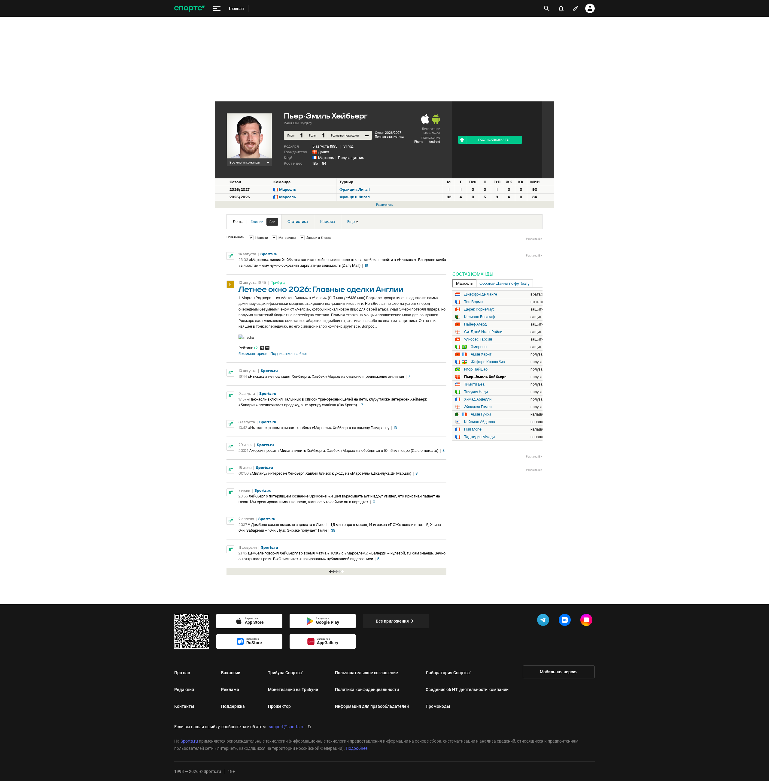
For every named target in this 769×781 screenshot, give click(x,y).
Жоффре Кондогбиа (488, 361)
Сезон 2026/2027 (388, 133)
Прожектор (279, 706)
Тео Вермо (473, 301)
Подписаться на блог (288, 354)
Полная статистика (389, 136)
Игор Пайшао (476, 369)
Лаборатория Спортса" (448, 672)
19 (366, 265)
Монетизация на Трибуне (293, 689)
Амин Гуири (481, 414)
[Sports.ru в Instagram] (587, 621)
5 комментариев (253, 354)
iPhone (418, 142)
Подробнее (356, 748)
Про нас (182, 672)
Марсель (326, 157)
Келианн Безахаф (479, 316)
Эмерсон (479, 346)
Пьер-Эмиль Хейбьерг (485, 376)
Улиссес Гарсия (478, 339)
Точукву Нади (476, 391)
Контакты (184, 706)
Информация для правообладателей (372, 706)
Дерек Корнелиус (479, 309)
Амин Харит (481, 354)
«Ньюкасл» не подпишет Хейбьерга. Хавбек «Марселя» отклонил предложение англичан (326, 376)
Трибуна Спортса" (285, 672)
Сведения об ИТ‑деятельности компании (467, 689)
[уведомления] (561, 8)
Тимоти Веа (474, 384)
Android (434, 142)
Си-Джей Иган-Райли (483, 331)
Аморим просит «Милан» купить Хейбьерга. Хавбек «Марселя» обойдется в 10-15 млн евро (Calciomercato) (343, 450)
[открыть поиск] (547, 8)
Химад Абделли (477, 399)
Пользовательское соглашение (366, 672)
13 (395, 427)
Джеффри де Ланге (480, 294)
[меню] (217, 8)
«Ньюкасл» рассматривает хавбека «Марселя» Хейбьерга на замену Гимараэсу (318, 427)
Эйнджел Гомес (478, 406)
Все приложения (392, 621)
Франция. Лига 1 (354, 189)
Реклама (230, 689)
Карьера (327, 221)
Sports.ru (269, 254)
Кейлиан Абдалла (479, 421)
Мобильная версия (559, 671)
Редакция (184, 689)
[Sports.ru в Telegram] (544, 621)
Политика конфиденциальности (367, 689)
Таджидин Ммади (479, 436)
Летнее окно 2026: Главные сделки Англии (321, 289)
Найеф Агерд (475, 324)
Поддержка (233, 706)
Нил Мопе (473, 429)
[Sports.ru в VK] (566, 621)
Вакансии (230, 672)
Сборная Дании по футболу (504, 283)
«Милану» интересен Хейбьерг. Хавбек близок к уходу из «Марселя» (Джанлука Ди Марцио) (330, 473)
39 (333, 530)
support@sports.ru (287, 726)
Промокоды (438, 706)
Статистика (297, 221)
